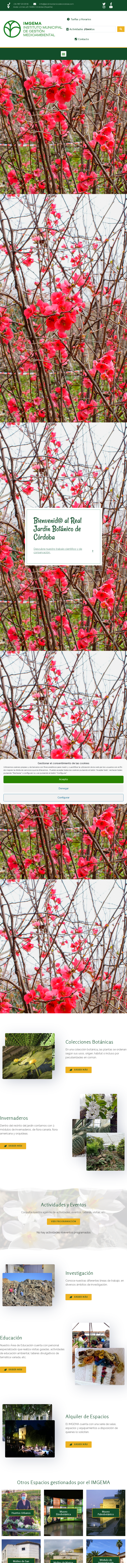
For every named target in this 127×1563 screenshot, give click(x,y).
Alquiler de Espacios (87, 1416)
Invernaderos (14, 1118)
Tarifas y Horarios (81, 19)
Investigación (79, 1273)
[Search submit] (121, 29)
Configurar (63, 797)
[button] (63, 54)
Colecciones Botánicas (89, 1042)
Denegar (64, 788)
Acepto (63, 779)
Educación (11, 1338)
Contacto (83, 39)
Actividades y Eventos (82, 29)
